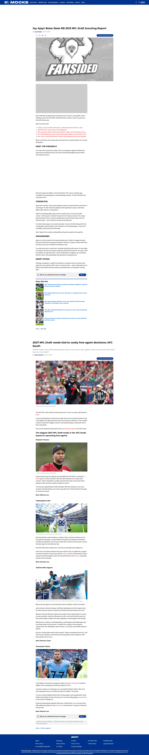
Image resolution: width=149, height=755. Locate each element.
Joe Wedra (38, 31)
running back (83, 697)
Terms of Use (75, 743)
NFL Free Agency (46, 728)
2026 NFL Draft (42, 2)
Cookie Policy (92, 743)
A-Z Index (59, 746)
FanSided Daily (107, 741)
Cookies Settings (76, 746)
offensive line (60, 705)
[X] (139, 2)
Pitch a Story (39, 743)
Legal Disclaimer (108, 743)
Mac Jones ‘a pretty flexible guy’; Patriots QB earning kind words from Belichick (62, 136)
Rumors (77, 2)
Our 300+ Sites (92, 741)
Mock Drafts (33, 2)
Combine (62, 2)
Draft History (70, 2)
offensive (66, 554)
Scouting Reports (53, 2)
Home (37, 329)
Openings (59, 741)
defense (77, 556)
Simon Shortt (39, 355)
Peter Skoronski (73, 683)
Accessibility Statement (42, 746)
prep (37, 414)
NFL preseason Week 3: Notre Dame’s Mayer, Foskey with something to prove (62, 132)
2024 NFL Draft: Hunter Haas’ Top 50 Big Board (52, 130)
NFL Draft (43, 329)
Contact (73, 741)
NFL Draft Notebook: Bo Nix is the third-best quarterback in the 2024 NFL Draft (62, 134)
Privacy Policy (60, 743)
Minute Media (27, 750)
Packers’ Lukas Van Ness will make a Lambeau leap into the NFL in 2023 (60, 127)
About (83, 2)
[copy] (45, 35)
